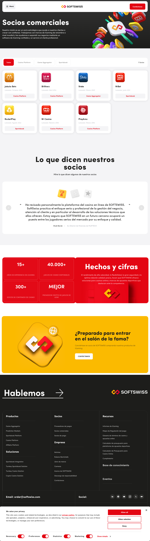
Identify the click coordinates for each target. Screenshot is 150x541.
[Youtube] (124, 496)
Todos (8, 62)
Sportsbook (63, 62)
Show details (102, 536)
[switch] (45, 536)
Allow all (124, 512)
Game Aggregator (45, 62)
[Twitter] (135, 496)
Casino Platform (24, 62)
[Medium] (141, 496)
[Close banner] (146, 510)
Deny (124, 526)
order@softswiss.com (27, 497)
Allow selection (124, 519)
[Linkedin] (112, 496)
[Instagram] (130, 496)
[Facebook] (118, 496)
